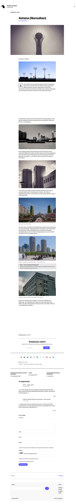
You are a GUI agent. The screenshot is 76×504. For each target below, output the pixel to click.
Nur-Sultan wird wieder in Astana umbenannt (18, 373)
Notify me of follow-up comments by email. (29, 458)
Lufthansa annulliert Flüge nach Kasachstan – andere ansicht (36, 399)
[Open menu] (74, 6)
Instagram (60, 491)
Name (20, 431)
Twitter (59, 492)
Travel (17, 12)
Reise (41, 364)
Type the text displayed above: (30, 453)
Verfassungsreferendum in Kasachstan (53, 373)
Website (20, 442)
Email (20, 437)
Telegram (60, 487)
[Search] (47, 488)
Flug (28, 364)
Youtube (60, 489)
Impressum (60, 498)
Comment (21, 417)
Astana (25, 364)
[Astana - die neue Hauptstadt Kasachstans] (37, 266)
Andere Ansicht (12, 6)
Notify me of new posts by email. (27, 461)
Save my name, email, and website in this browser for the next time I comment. (36, 447)
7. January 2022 (26, 400)
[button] (19, 320)
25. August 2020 (26, 386)
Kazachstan (31, 364)
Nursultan (37, 364)
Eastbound (13, 12)
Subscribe (46, 347)
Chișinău (60, 475)
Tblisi (13, 475)
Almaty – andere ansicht (28, 384)
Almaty (30, 372)
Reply (54, 396)
